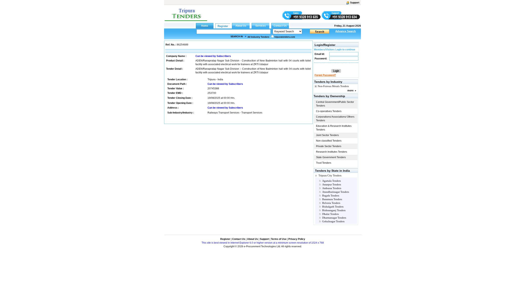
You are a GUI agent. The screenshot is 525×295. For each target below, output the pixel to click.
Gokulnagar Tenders (333, 221)
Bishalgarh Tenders (333, 206)
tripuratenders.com (284, 37)
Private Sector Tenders (328, 146)
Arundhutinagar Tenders (335, 191)
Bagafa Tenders (330, 195)
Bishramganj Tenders (334, 210)
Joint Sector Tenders (327, 135)
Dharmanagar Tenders (334, 217)
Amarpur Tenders (331, 184)
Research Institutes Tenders (331, 151)
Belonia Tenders (331, 202)
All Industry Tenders (258, 37)
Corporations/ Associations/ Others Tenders (335, 118)
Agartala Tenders (331, 180)
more (350, 90)
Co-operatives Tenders (328, 111)
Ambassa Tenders (331, 188)
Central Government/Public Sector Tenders (335, 104)
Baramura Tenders (332, 199)
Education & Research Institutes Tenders (334, 128)
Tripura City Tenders (329, 175)
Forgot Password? (325, 75)
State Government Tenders (331, 157)
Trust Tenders (323, 162)
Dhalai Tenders (330, 214)
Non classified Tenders (328, 140)
